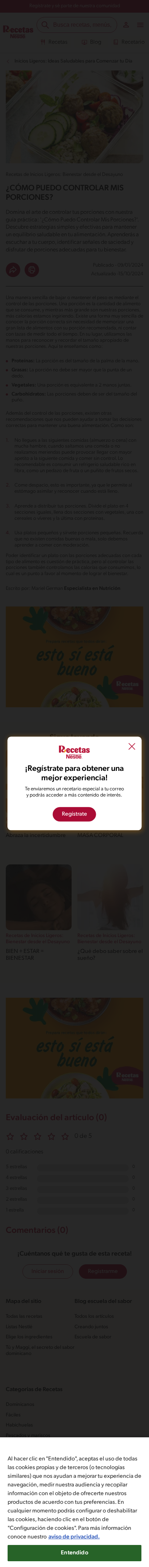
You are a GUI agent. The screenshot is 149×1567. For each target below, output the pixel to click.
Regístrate (74, 814)
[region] (74, 1502)
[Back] (132, 747)
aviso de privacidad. (74, 1537)
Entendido (74, 1553)
